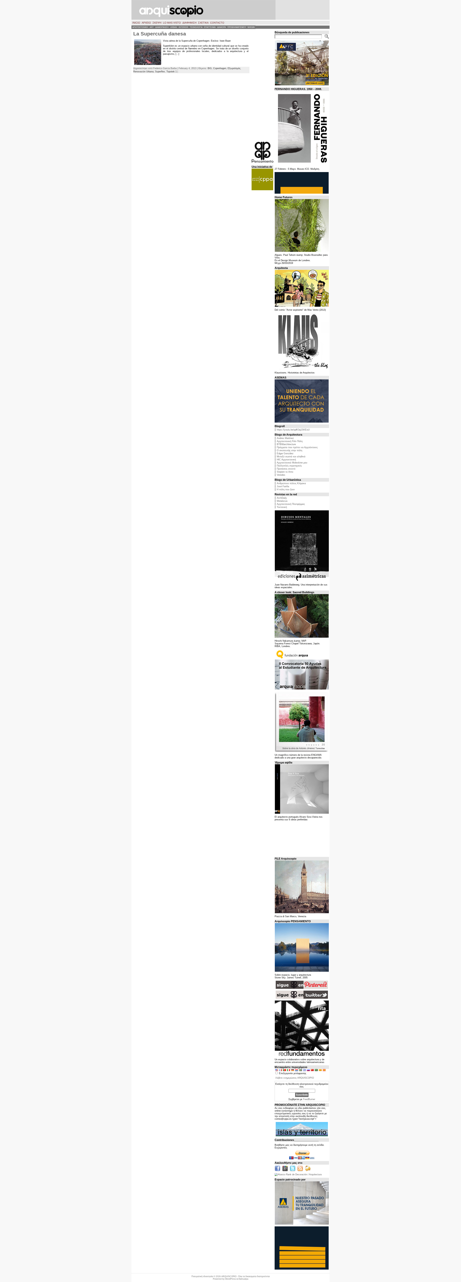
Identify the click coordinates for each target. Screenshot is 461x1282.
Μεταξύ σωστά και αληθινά (291, 456)
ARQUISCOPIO (228, 1276)
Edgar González (285, 453)
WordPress (230, 1279)
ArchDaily (282, 498)
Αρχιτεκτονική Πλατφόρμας (291, 504)
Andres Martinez (285, 438)
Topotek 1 (171, 71)
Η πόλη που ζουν (286, 489)
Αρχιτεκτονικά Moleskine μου (292, 462)
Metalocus (282, 501)
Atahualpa (243, 1279)
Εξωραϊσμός (234, 68)
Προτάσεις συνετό (286, 468)
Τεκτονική (282, 507)
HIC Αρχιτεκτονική (286, 459)
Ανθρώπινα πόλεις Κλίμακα (291, 483)
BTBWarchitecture (286, 444)
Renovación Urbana (143, 71)
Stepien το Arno (285, 471)
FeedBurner (309, 1099)
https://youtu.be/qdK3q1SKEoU (293, 429)
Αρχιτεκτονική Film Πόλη (290, 441)
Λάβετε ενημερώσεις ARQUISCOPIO (294, 1077)
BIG (210, 68)
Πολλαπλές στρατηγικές (289, 465)
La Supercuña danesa (159, 34)
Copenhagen (219, 68)
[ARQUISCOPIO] (230, 10)
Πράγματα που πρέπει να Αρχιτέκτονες (297, 447)
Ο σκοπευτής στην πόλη (289, 450)
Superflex (160, 71)
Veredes (281, 475)
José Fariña (283, 486)
